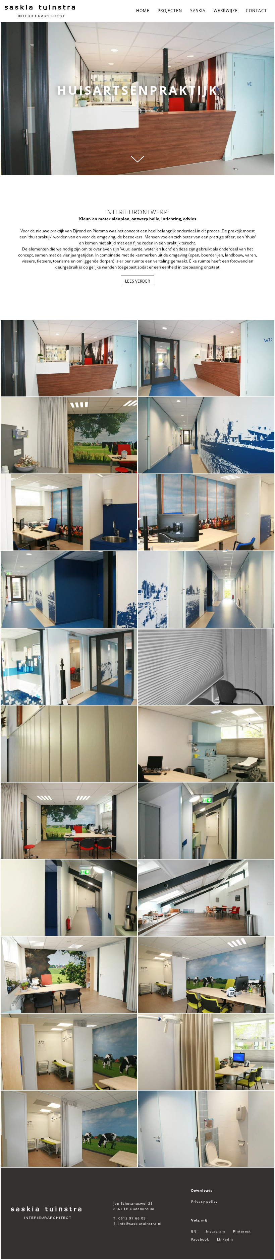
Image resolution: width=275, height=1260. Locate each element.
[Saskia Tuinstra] (46, 1212)
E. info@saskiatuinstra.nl (137, 1223)
